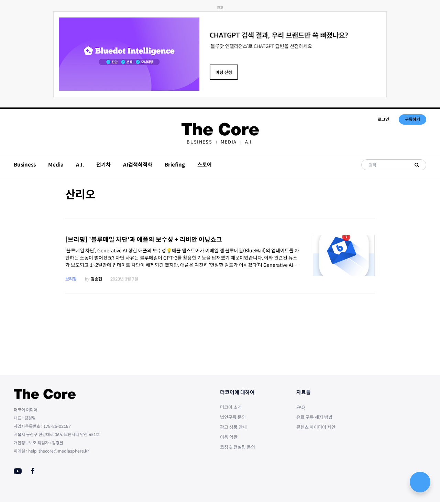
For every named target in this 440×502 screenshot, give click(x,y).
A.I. (249, 142)
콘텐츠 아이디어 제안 (316, 427)
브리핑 (71, 279)
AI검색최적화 (137, 164)
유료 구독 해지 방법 (314, 417)
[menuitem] (199, 142)
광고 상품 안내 (233, 427)
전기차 (103, 164)
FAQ (300, 407)
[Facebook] (32, 471)
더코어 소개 (231, 407)
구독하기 (412, 119)
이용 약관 (229, 437)
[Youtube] (18, 471)
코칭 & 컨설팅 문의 (237, 447)
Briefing (175, 164)
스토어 (204, 164)
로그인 (383, 119)
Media (229, 142)
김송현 (96, 279)
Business (199, 142)
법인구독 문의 (233, 417)
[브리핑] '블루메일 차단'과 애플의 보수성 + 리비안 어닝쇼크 (143, 239)
